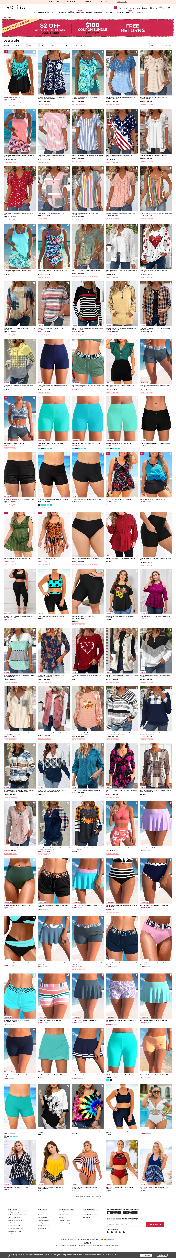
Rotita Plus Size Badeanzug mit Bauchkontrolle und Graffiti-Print (53, 271)
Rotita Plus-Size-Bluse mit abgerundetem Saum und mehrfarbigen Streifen (85, 213)
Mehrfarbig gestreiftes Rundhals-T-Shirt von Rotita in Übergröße (51, 328)
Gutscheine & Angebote (14, 1225)
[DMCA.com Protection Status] (88, 1242)
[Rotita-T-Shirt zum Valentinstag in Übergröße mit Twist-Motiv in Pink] (122, 765)
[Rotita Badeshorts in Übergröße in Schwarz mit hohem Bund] (54, 475)
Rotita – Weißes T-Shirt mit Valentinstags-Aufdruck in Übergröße (153, 271)
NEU (34, 13)
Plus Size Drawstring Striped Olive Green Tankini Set (17, 558)
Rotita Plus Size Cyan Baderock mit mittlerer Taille (50, 1074)
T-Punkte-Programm (43, 1220)
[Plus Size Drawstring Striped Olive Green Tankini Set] (20, 534)
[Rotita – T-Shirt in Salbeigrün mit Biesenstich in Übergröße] (88, 246)
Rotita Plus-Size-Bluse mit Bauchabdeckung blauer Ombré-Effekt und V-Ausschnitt (120, 98)
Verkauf (140, 13)
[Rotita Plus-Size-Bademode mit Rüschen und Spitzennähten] (156, 1106)
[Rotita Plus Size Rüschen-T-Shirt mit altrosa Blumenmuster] (122, 188)
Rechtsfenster (86, 1217)
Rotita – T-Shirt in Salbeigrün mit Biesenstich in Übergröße (86, 270)
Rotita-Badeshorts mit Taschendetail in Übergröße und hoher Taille (155, 559)
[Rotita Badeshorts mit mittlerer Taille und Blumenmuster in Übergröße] (122, 996)
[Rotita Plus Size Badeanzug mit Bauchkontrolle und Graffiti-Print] (54, 246)
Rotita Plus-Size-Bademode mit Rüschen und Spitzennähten (155, 1131)
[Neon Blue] (45, 448)
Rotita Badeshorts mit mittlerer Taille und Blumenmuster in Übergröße (121, 1021)
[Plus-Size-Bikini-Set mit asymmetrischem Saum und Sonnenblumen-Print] (54, 1162)
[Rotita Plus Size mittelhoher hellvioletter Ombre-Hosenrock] (156, 823)
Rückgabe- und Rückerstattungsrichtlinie (18, 1214)
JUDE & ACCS (130, 13)
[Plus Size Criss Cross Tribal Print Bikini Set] (20, 418)
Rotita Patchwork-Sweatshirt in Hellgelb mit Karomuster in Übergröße (18, 386)
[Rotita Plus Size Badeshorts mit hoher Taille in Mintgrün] (122, 418)
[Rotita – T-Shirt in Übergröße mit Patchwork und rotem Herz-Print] (88, 651)
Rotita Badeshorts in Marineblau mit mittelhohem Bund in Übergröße (52, 386)
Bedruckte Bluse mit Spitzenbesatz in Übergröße (16, 1187)
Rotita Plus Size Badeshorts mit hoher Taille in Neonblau (86, 443)
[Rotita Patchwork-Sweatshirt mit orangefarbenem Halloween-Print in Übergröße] (88, 823)
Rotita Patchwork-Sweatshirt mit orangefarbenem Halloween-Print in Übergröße (87, 848)
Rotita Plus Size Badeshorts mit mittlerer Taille (49, 1020)
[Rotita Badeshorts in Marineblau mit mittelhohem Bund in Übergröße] (54, 361)
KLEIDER (89, 13)
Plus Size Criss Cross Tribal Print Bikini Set (14, 443)
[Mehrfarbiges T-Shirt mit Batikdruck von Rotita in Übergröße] (88, 1106)
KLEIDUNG (62, 13)
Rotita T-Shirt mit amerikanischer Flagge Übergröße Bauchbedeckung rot (119, 156)
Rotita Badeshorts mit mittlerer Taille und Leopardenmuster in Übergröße (121, 963)
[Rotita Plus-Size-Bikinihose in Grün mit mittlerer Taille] (20, 880)
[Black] (42, 448)
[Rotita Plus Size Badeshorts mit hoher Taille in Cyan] (54, 418)
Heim (5, 17)
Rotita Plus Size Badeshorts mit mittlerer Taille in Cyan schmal (19, 1131)
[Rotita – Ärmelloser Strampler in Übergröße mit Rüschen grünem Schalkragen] (122, 361)
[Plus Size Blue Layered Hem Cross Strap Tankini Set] (156, 475)
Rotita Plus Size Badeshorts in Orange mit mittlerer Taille (154, 1074)
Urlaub (54, 13)
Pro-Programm (62, 1217)
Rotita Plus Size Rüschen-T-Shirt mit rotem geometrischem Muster (18, 213)
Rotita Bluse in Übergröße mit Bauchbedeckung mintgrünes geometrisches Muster (19, 676)
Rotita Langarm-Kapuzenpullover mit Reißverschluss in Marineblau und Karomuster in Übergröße (51, 791)
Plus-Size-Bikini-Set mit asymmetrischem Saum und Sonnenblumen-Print (50, 1187)
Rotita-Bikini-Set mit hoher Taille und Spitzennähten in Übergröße (119, 1187)
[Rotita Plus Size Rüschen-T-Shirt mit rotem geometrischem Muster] (20, 188)
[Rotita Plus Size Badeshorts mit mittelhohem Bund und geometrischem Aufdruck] (20, 996)
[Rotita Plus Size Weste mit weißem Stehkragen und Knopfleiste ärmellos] (122, 651)
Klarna (40, 1214)
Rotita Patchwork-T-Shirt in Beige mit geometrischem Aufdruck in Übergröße (19, 328)
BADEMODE (80, 13)
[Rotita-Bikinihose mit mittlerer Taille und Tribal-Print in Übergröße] (156, 938)
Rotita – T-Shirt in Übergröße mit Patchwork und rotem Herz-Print (87, 676)
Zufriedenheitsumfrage (65, 1223)
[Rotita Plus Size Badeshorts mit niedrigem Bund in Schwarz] (156, 418)
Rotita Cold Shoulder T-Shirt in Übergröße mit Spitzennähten (155, 616)
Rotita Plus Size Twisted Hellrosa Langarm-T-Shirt (16, 848)
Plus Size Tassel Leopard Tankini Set (46, 558)
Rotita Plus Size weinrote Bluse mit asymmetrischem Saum (120, 558)
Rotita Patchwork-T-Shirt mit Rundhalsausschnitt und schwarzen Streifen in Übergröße (88, 328)
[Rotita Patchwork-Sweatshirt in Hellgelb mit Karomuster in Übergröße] (20, 361)
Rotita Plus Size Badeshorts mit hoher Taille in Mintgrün (120, 443)
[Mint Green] (48, 448)
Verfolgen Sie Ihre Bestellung (15, 1223)
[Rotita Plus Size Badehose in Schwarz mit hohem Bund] (88, 534)
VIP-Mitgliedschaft (43, 1223)
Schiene (155, 8)
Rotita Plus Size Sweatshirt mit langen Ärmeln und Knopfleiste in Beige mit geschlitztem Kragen (19, 733)
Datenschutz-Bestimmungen (90, 1214)
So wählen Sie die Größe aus (15, 1220)
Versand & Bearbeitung (14, 1217)
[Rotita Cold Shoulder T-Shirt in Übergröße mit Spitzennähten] (156, 591)
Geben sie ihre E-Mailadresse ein (118, 1224)
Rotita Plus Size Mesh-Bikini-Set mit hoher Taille (118, 848)
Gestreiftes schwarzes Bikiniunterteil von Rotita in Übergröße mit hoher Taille (121, 906)
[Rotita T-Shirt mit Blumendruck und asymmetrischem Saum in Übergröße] (54, 1106)
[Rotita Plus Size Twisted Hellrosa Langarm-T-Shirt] (20, 823)
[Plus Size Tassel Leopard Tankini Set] (54, 534)
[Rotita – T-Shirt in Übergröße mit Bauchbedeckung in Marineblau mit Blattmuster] (54, 651)
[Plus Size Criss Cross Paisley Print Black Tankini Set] (122, 475)
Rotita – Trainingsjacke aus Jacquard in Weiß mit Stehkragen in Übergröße (121, 271)
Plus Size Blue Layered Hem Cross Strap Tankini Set (152, 499)
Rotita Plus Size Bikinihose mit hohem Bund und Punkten (154, 905)
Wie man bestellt (42, 1217)
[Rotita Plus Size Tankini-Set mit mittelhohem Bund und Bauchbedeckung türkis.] (88, 72)
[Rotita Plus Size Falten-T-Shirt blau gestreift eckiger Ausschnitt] (88, 131)
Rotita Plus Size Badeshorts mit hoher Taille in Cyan (50, 443)
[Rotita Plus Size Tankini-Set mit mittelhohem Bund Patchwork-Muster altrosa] (20, 131)
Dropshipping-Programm (65, 1220)
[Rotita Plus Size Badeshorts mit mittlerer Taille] (54, 996)
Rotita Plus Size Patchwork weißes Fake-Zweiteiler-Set (153, 155)
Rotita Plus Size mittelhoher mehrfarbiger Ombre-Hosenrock (87, 905)
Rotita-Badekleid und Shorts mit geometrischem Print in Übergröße (154, 1187)
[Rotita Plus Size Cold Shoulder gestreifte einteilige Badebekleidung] (88, 1162)
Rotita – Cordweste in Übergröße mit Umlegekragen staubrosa (53, 733)
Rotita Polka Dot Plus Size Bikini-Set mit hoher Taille (51, 616)
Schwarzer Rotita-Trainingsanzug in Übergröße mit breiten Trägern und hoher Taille (18, 616)
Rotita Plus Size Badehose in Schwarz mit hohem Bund (85, 558)
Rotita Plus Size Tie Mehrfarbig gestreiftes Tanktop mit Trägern (156, 213)
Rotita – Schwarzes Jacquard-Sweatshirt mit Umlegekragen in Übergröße (155, 676)
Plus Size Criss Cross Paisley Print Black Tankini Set (118, 499)
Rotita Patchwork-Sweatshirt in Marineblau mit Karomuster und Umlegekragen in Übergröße (156, 733)
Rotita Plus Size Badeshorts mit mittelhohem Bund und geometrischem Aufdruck (17, 1021)
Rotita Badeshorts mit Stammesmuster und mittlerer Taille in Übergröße (155, 386)
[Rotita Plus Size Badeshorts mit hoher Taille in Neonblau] (88, 418)
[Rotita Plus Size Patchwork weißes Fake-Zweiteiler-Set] (156, 131)
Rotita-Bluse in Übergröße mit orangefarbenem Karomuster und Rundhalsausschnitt (155, 328)
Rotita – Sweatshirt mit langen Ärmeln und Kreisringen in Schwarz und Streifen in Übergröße (120, 733)
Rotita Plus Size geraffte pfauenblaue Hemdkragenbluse (86, 790)
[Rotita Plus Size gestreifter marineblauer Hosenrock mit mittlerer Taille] (88, 1050)
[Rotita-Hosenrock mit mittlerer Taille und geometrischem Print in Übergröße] (54, 938)
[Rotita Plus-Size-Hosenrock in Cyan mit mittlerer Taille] (156, 996)
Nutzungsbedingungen (89, 1212)
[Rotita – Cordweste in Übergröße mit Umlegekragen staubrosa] (54, 708)
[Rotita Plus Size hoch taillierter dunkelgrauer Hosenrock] (88, 996)
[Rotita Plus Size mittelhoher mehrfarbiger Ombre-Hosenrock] (88, 880)
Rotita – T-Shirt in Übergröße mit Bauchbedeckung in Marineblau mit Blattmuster (51, 676)
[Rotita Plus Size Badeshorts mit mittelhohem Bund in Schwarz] (20, 475)
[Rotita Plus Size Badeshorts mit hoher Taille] (88, 591)
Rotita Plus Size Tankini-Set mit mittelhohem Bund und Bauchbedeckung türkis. (85, 98)
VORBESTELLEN (43, 13)
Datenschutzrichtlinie (113, 1245)
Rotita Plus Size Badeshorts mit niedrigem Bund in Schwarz (155, 443)
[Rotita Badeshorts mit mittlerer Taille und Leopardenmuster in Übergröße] (122, 938)
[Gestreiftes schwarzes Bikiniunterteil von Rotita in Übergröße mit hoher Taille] (122, 880)
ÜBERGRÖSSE (98, 13)
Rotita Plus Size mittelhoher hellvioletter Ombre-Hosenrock (155, 848)
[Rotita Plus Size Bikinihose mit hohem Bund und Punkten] (156, 880)
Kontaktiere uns (42, 1228)
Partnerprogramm (63, 1214)
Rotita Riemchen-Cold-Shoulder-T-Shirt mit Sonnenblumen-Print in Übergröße (122, 616)
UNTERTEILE (119, 13)
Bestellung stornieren (43, 1225)
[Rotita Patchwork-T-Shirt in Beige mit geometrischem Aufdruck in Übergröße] (20, 303)
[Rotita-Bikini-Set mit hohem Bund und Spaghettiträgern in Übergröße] (122, 1106)
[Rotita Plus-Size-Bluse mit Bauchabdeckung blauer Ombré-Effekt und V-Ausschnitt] (122, 72)
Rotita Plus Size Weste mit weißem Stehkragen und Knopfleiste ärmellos (122, 676)
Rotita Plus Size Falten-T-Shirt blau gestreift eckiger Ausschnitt (87, 155)
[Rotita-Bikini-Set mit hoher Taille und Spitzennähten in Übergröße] (122, 1162)
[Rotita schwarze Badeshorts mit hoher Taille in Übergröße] (88, 475)
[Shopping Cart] (169, 8)
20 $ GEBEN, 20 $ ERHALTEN (15, 1231)
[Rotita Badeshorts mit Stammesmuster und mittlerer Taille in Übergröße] (156, 361)
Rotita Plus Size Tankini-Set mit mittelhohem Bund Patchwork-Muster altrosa (19, 156)
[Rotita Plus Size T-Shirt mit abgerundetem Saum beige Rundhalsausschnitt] (156, 72)
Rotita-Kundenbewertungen (15, 1228)
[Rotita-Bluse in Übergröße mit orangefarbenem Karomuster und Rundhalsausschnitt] (156, 303)
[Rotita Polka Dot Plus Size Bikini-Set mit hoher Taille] (54, 591)
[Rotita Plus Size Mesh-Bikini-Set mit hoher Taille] (122, 823)
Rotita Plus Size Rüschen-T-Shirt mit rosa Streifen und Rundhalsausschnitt (51, 156)
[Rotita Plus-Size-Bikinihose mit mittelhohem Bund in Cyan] (20, 938)
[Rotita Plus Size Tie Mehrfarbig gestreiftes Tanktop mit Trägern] (156, 188)
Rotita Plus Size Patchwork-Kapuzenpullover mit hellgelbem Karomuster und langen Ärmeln (121, 328)
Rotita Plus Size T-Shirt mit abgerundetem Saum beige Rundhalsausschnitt (153, 98)
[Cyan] (39, 448)
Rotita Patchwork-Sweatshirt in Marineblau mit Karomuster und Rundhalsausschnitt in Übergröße (54, 848)
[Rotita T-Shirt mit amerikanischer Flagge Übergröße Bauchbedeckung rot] (122, 131)
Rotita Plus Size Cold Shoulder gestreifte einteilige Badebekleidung (84, 1187)
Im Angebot (168, 45)
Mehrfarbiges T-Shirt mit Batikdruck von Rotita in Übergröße (87, 1131)
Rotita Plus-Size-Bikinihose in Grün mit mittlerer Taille (17, 905)
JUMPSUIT (109, 13)
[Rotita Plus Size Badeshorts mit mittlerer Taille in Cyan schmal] (20, 1106)
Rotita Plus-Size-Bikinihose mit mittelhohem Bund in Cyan (18, 963)
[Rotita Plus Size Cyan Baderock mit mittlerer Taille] (54, 1050)
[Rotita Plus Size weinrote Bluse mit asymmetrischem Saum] (122, 534)
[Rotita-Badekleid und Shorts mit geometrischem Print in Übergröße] (156, 1162)
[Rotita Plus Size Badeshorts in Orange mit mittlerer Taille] (156, 1050)
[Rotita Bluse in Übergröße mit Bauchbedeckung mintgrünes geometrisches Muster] (20, 651)
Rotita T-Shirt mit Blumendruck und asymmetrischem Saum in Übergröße (53, 1131)
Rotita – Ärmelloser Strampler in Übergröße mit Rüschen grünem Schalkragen (120, 386)
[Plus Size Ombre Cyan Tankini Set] (20, 72)
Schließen (162, 1255)
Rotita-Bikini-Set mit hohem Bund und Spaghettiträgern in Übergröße (120, 1131)
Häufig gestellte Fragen (14, 1212)
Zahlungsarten (42, 1212)
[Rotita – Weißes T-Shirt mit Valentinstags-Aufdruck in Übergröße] (156, 246)
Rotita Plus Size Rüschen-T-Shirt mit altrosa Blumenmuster (120, 213)
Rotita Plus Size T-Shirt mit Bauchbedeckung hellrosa (51, 213)
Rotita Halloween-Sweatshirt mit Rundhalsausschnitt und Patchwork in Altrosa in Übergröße (86, 733)
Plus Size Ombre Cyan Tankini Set (12, 97)
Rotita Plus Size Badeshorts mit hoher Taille (83, 616)
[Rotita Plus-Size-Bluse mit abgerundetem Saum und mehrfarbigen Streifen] (88, 188)
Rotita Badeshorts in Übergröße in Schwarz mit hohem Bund (53, 499)
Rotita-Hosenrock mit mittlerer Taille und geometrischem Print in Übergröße (53, 963)
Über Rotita (62, 1212)
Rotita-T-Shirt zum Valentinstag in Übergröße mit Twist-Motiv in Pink (122, 791)
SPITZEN (71, 13)
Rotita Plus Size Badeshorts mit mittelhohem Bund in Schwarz (19, 499)
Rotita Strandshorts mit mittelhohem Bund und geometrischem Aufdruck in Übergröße (88, 386)
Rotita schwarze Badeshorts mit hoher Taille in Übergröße (86, 499)
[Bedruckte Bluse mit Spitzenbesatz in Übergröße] (20, 1162)
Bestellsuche (11, 1234)
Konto (145, 8)
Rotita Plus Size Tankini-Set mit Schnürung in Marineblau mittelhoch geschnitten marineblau (52, 98)
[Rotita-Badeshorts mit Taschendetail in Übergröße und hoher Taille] (156, 534)
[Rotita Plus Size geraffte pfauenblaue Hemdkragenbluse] (88, 765)
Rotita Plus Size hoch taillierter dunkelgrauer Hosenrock (86, 1020)
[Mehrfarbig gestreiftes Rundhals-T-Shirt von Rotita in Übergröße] (54, 303)
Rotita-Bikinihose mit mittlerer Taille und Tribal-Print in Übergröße (154, 963)
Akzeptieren (146, 1255)
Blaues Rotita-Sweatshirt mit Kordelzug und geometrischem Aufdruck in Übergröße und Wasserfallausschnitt (19, 791)
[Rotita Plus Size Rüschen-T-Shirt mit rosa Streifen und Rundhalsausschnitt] (54, 131)
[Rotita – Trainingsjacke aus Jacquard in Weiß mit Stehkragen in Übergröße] (122, 246)
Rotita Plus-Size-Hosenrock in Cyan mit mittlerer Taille (153, 1020)
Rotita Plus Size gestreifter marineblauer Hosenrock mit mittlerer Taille (86, 1075)
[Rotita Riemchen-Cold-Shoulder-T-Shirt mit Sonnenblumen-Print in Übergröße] (122, 591)
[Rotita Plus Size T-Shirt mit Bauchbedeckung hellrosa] (54, 188)
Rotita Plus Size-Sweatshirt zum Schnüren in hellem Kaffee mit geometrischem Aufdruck (155, 791)
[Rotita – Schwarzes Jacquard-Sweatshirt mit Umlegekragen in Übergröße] (156, 651)
